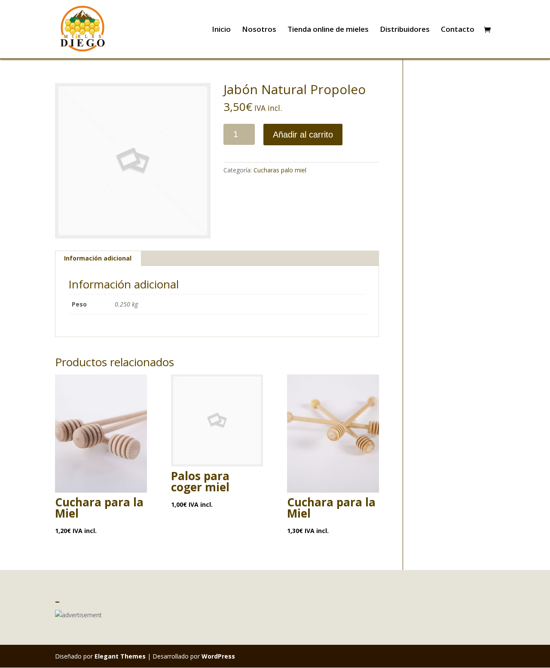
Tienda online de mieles (328, 30)
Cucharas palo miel (280, 170)
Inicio (221, 30)
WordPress (218, 656)
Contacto (457, 30)
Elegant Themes (120, 656)
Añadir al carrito (303, 134)
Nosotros (259, 30)
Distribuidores (405, 30)
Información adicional (97, 258)
